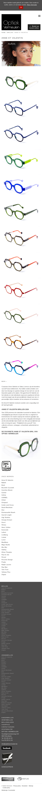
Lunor (4, 540)
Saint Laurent (6, 704)
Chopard (5, 502)
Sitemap (31, 786)
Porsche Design (7, 559)
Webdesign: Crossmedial (8, 790)
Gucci (4, 522)
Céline (4, 495)
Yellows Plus (6, 572)
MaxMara (5, 542)
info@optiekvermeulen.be (9, 744)
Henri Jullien (6, 527)
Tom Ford (5, 569)
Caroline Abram (7, 490)
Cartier (4, 492)
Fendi (3, 675)
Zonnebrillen (7, 655)
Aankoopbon (7, 767)
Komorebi (5, 530)
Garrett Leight (7, 515)
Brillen (10, 32)
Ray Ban (5, 567)
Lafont (4, 532)
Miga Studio (6, 544)
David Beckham (7, 507)
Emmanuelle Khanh (8, 512)
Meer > (4, 381)
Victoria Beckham (7, 710)
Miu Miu (4, 547)
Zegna (4, 574)
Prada (4, 562)
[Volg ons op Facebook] (21, 748)
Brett (3, 485)
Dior (3, 510)
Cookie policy (6, 787)
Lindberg (5, 535)
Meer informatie (32, 5)
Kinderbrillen (8, 717)
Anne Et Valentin (7, 480)
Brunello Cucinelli (8, 487)
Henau (4, 525)
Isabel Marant (6, 683)
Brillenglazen (8, 722)
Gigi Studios (6, 517)
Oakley (4, 549)
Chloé (4, 500)
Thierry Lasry (6, 707)
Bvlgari (4, 662)
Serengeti (5, 706)
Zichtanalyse (7, 729)
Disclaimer (25, 786)
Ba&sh (4, 482)
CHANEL (5, 497)
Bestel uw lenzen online (34, 27)
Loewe (4, 537)
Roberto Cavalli (7, 702)
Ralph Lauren (6, 564)
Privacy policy (17, 786)
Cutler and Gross (8, 505)
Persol (4, 557)
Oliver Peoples (7, 552)
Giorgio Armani (7, 520)
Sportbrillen (7, 720)
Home (4, 32)
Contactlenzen (8, 727)
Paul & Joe (5, 554)
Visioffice (6, 724)
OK (21, 7)
